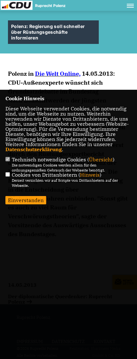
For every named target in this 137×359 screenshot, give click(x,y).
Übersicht (101, 159)
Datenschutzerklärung (33, 149)
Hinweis (90, 175)
